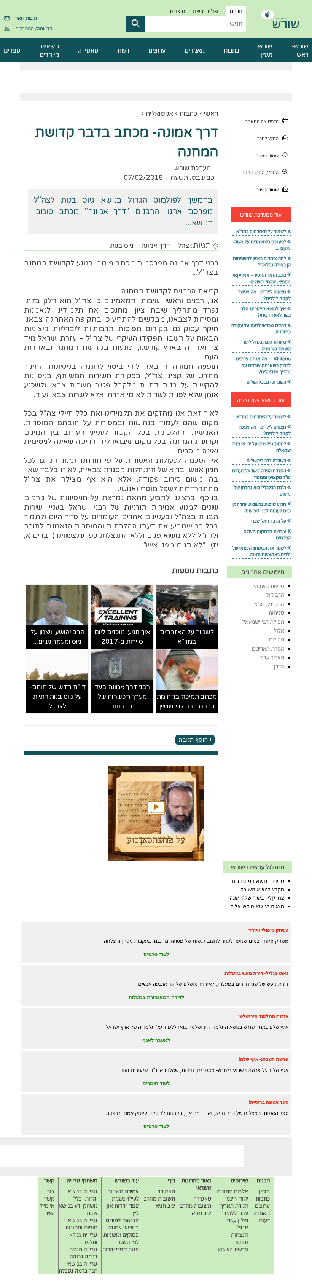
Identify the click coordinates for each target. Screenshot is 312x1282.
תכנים (236, 11)
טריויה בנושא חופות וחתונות (81, 1224)
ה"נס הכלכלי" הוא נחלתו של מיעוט (262, 490)
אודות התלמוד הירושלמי (263, 1016)
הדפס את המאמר (262, 121)
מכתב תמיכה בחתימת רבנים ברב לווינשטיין (187, 702)
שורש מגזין (265, 50)
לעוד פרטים (156, 954)
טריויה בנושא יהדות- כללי (82, 1195)
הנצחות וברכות (239, 1238)
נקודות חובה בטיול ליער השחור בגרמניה (267, 345)
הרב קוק (274, 594)
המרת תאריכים (268, 648)
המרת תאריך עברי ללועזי (234, 1209)
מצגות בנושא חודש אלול (257, 906)
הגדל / (272, 172)
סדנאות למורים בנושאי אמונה (122, 1224)
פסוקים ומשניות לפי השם (121, 1238)
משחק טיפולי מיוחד (268, 930)
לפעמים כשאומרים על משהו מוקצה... (262, 244)
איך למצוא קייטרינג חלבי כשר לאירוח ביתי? (265, 311)
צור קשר (49, 1195)
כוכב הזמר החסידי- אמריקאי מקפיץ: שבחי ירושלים (262, 278)
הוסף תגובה (193, 740)
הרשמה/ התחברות (34, 28)
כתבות (231, 50)
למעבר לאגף (156, 1040)
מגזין (264, 1191)
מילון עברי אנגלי (237, 1224)
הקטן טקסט (252, 172)
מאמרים (195, 50)
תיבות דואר (26, 17)
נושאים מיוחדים (49, 50)
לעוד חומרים (156, 1083)
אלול (279, 630)
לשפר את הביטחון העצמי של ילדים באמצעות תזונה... (261, 551)
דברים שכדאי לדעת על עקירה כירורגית (261, 328)
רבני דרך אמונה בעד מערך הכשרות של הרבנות (122, 696)
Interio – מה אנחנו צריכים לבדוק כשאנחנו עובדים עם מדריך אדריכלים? (263, 365)
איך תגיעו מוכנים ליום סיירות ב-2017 (122, 637)
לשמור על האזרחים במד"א (187, 637)
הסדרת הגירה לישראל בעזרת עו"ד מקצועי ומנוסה (261, 473)
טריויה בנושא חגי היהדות (258, 881)
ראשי (211, 114)
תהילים (276, 639)
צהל (183, 246)
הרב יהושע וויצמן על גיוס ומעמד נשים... (57, 637)
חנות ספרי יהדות (120, 1249)
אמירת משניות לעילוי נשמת (123, 1195)
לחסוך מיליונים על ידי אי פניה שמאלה (261, 446)
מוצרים (177, 11)
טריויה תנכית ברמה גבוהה (83, 1252)
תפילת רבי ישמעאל (263, 621)
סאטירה (88, 50)
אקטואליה (159, 114)
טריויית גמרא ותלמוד (83, 1238)
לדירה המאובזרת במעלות (156, 997)
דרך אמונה (155, 246)
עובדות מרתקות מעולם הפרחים (267, 534)
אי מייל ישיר (47, 1209)
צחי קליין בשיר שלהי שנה (257, 898)
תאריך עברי (271, 657)
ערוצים (157, 50)
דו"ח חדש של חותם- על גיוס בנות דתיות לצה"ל (57, 696)
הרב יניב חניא (269, 604)
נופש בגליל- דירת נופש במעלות (256, 973)
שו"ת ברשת (205, 11)
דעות (123, 50)
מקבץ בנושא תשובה (262, 889)
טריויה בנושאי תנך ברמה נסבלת (78, 1267)
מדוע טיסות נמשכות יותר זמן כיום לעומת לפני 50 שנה (261, 507)
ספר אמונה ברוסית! (268, 1102)
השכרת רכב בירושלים (266, 382)
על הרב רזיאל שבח (268, 521)
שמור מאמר (267, 155)
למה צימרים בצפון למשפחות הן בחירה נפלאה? (262, 261)
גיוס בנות (122, 246)
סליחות (276, 612)
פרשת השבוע (269, 586)
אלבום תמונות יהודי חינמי (232, 1195)
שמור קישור (267, 190)
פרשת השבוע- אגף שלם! (263, 1059)
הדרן (279, 666)
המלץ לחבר (268, 138)
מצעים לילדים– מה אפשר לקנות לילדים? (264, 295)
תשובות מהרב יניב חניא (195, 1209)
